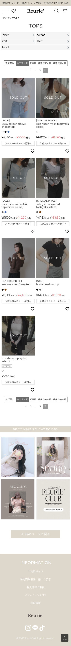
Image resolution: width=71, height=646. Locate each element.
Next (68, 3)
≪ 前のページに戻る (35, 534)
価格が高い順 (59, 63)
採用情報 (35, 603)
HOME (6, 18)
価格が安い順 (44, 63)
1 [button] (30, 70)
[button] (26, 70)
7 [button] (40, 70)
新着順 (33, 63)
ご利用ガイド (35, 571)
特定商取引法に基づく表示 (35, 579)
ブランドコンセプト (35, 595)
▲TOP (64, 638)
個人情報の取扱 (36, 587)
